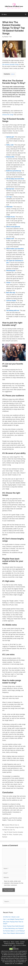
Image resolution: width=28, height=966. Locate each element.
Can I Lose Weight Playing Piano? (13, 919)
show (12, 74)
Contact (22, 942)
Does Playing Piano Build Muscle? (13, 926)
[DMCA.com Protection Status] (14, 949)
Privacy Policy (20, 943)
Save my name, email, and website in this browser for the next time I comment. (13, 883)
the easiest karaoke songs (10, 64)
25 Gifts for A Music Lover (11, 917)
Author (17, 942)
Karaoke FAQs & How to (11, 825)
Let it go (9, 197)
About (13, 942)
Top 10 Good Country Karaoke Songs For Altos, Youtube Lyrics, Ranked (12, 834)
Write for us (6, 942)
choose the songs (7, 114)
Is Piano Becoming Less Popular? (13, 928)
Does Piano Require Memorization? (14, 933)
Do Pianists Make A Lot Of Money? (14, 931)
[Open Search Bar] (25, 14)
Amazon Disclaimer (9, 943)
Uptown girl (10, 137)
